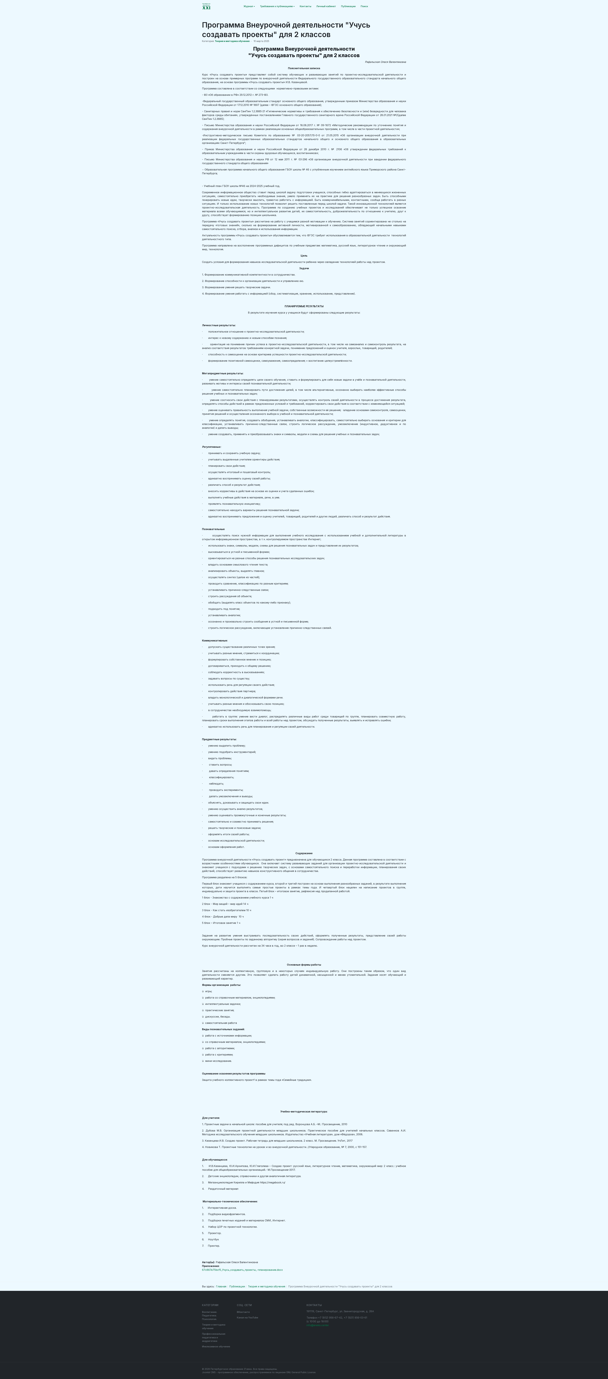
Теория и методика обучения (232, 41)
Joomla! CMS (209, 1372)
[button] (249, 6)
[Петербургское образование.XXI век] (206, 6)
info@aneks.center (318, 1325)
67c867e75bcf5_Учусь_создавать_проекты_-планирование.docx (242, 1269)
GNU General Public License (301, 1372)
